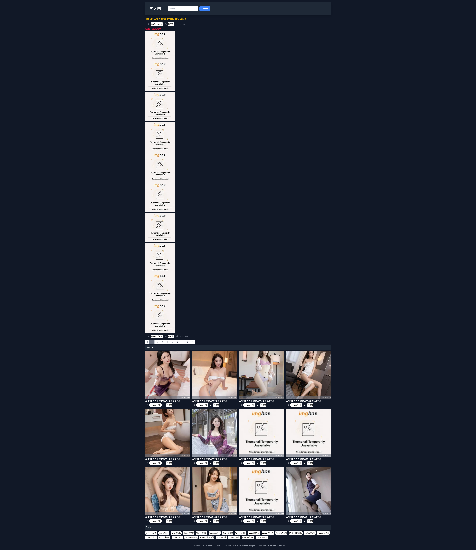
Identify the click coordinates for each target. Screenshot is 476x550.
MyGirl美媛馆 (151, 533)
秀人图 (155, 8)
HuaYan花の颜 (323, 533)
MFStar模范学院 (295, 533)
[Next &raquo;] (192, 342)
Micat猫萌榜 (221, 537)
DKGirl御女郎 (151, 537)
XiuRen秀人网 (156, 24)
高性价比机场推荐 (153, 28)
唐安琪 (170, 24)
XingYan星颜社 (248, 537)
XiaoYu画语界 (261, 537)
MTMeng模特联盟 (207, 537)
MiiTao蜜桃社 (201, 533)
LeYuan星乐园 (267, 533)
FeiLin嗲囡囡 (176, 533)
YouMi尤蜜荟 (177, 537)
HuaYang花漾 (234, 537)
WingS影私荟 (240, 533)
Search (204, 8)
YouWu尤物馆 (214, 533)
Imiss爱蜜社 (164, 533)
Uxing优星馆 (189, 533)
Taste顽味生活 (254, 533)
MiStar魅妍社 (310, 533)
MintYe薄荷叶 (164, 537)
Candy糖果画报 (191, 537)
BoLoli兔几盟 (228, 533)
